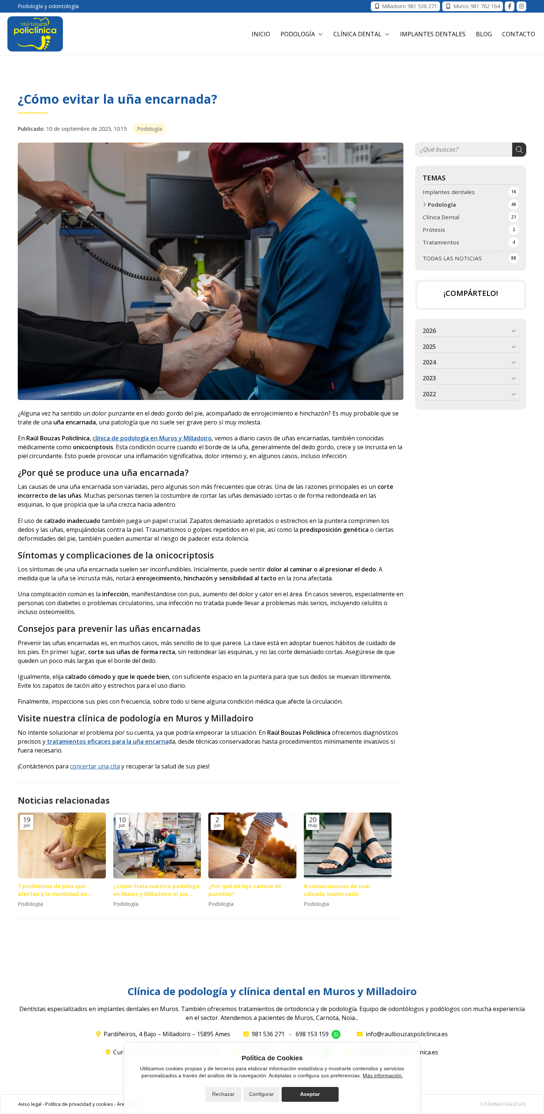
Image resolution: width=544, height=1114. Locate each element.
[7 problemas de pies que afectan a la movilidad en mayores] (62, 845)
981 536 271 (268, 1034)
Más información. (383, 1075)
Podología (149, 128)
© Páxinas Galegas (503, 1104)
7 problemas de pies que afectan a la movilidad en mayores (52, 890)
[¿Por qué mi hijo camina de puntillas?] (252, 845)
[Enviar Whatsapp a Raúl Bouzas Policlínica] (336, 1034)
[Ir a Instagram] (521, 6)
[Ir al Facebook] (509, 6)
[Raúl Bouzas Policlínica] (35, 33)
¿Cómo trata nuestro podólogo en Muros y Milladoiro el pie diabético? (156, 890)
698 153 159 (312, 1034)
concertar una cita (95, 766)
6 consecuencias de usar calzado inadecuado (337, 889)
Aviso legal (29, 1104)
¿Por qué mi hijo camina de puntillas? (245, 889)
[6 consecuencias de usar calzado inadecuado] (348, 845)
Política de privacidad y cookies (79, 1104)
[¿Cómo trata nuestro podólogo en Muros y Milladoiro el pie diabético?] (157, 845)
